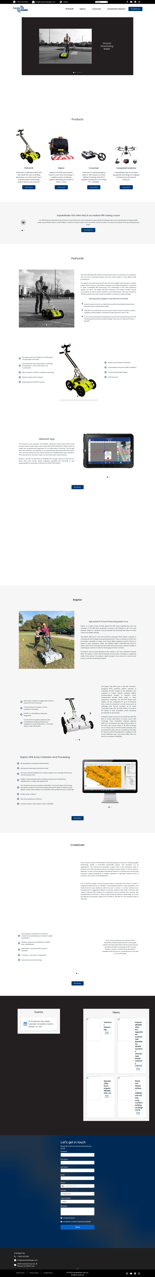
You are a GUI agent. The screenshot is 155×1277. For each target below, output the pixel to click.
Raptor (83, 9)
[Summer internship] (93, 1029)
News (116, 1012)
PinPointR (69, 9)
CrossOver (96, 9)
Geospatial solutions (116, 9)
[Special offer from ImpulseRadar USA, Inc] (93, 1088)
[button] (73, 72)
